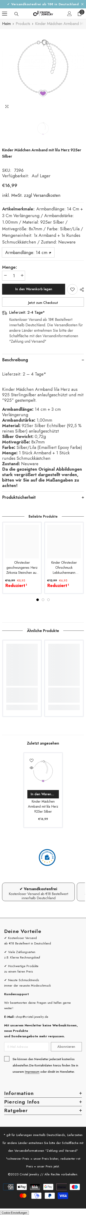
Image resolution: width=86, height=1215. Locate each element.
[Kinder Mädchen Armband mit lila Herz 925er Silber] (43, 772)
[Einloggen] (69, 13)
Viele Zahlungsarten (21, 952)
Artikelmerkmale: (42, 225)
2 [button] (43, 599)
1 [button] (37, 599)
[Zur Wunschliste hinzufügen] (72, 289)
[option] (43, 70)
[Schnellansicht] (31, 768)
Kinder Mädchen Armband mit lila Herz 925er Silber (43, 806)
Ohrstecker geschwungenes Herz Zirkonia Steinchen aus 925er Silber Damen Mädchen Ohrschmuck (22, 567)
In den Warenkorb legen (33, 289)
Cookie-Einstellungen (14, 1212)
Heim (6, 23)
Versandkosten (46, 195)
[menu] (4, 13)
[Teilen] (81, 290)
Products (23, 23)
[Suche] (16, 14)
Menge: (9, 267)
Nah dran (82, 4)
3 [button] (48, 599)
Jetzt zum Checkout (43, 302)
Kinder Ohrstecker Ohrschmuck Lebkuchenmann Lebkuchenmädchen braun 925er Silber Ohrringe (64, 567)
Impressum (32, 1072)
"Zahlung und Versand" (61, 1150)
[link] (22, 695)
